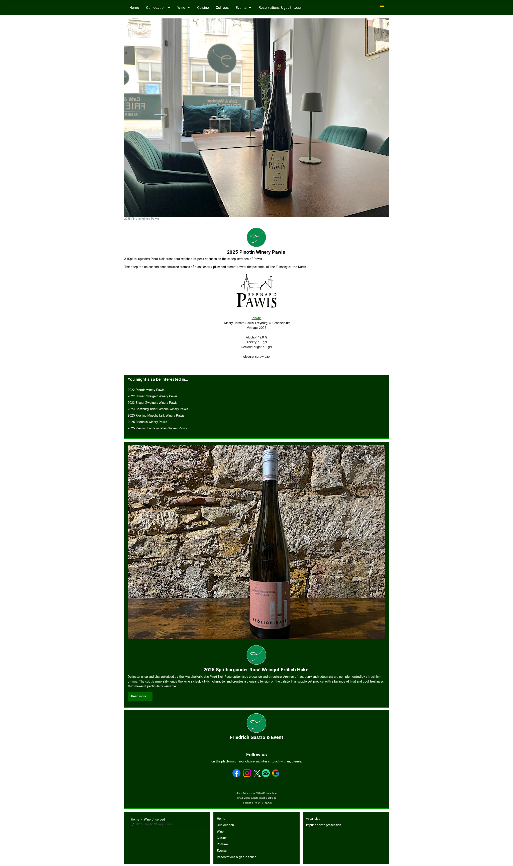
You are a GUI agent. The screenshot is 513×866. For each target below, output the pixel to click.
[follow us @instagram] (247, 773)
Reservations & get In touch (281, 8)
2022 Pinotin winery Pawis (146, 390)
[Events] (249, 7)
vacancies (313, 819)
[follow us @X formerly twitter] (257, 773)
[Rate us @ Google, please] (276, 773)
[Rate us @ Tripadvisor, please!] (266, 773)
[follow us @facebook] (236, 773)
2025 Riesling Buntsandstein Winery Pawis (157, 428)
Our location (155, 8)
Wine (181, 8)
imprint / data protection (323, 825)
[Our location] (167, 7)
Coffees (222, 8)
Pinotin (257, 318)
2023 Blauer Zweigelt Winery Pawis (152, 403)
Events (241, 8)
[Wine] (187, 7)
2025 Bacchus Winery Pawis (147, 422)
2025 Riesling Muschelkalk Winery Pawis (156, 415)
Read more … (140, 696)
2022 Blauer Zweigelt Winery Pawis (152, 396)
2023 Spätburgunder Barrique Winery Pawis (158, 409)
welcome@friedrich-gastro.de (260, 798)
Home (134, 8)
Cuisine (203, 8)
